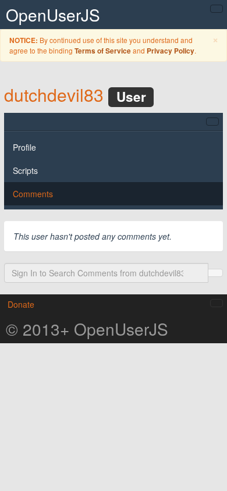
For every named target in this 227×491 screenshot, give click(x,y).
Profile (24, 147)
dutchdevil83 (54, 94)
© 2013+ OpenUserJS (87, 328)
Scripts (25, 170)
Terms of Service (103, 51)
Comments (33, 194)
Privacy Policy (170, 51)
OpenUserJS (53, 14)
